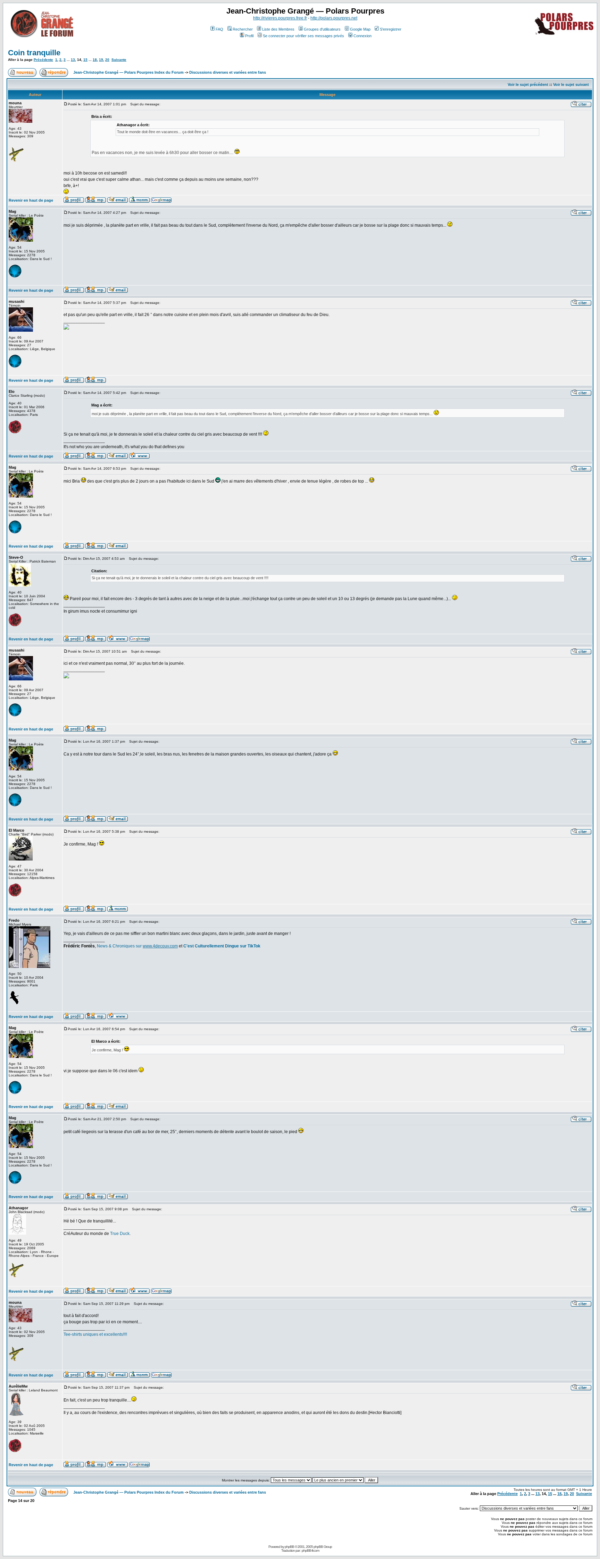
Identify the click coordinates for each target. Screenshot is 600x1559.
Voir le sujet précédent (528, 84)
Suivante (118, 60)
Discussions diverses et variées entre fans (227, 72)
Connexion (362, 36)
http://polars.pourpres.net (333, 18)
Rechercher (243, 29)
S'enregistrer (390, 29)
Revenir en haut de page (31, 200)
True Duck (120, 1233)
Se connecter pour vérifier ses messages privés (303, 36)
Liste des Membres (278, 29)
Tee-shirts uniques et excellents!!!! (95, 1334)
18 (95, 60)
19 (101, 60)
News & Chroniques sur (120, 946)
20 (107, 60)
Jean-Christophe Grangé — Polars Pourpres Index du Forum (128, 72)
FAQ (219, 29)
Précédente (43, 60)
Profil (249, 36)
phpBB (289, 1547)
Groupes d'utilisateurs (322, 29)
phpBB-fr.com (310, 1550)
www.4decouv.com (160, 946)
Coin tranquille (34, 52)
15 (85, 60)
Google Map (360, 29)
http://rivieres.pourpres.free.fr (280, 18)
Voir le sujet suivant (571, 84)
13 (73, 60)
